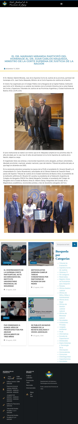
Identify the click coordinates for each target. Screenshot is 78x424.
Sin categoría (64, 275)
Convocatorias (64, 352)
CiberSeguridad (65, 357)
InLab (61, 332)
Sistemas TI (63, 272)
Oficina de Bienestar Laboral (63, 315)
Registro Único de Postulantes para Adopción (64, 281)
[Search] (74, 244)
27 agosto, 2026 (11, 289)
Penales (33, 262)
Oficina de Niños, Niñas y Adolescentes (64, 295)
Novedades (63, 320)
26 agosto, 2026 (11, 340)
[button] (61, 3)
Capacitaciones (35, 318)
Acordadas (63, 361)
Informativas (7, 262)
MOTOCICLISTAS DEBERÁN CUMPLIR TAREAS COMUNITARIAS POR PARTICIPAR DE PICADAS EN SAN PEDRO (39, 277)
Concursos (63, 354)
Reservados (63, 277)
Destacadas (63, 341)
